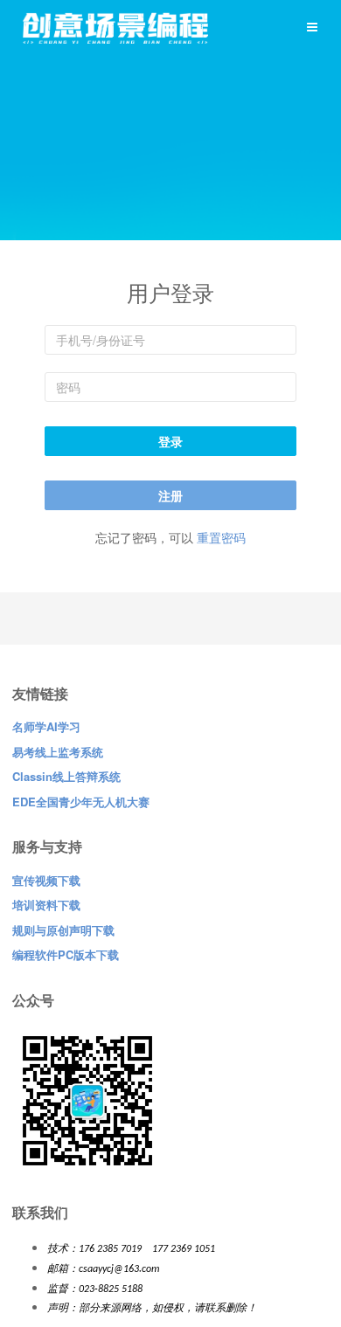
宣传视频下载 (46, 880)
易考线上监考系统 (57, 751)
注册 (170, 495)
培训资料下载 (46, 904)
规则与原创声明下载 (63, 930)
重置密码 (221, 537)
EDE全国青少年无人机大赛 (81, 801)
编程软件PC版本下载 (65, 954)
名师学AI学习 (46, 726)
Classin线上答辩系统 (66, 776)
